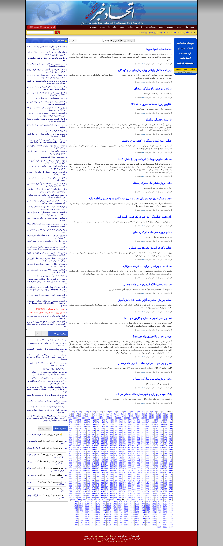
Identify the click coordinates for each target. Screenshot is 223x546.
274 (84, 433)
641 (88, 466)
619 (84, 464)
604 (152, 464)
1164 (120, 518)
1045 (81, 504)
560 (143, 460)
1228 (165, 527)
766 (147, 479)
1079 (92, 508)
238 (143, 431)
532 (165, 458)
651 (147, 468)
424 (134, 447)
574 (79, 460)
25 (90, 412)
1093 (115, 510)
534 (156, 458)
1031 (159, 504)
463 (165, 451)
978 (124, 497)
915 (97, 491)
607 (138, 464)
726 (120, 474)
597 (79, 462)
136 (84, 420)
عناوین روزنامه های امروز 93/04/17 (151, 104)
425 (129, 447)
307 (143, 437)
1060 (98, 506)
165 (161, 424)
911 (115, 491)
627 (152, 466)
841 (120, 485)
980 (115, 497)
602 (161, 464)
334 (124, 439)
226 (93, 428)
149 (129, 422)
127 (124, 420)
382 (115, 443)
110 (97, 418)
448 (129, 449)
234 (161, 431)
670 (165, 470)
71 (139, 416)
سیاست (170, 27)
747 (129, 477)
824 (93, 483)
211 (161, 428)
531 (170, 458)
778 (93, 479)
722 (138, 474)
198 (115, 426)
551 (79, 458)
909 (124, 491)
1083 (170, 510)
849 (84, 485)
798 (106, 481)
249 (93, 431)
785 (165, 481)
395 (161, 445)
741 (156, 477)
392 (70, 443)
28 (80, 412)
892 (97, 489)
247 (102, 431)
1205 (92, 523)
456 (93, 449)
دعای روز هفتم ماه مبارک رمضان (152, 232)
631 (134, 466)
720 (147, 474)
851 (75, 485)
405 (115, 445)
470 (134, 451)
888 (115, 489)
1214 (143, 525)
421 (147, 447)
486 (165, 454)
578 (165, 462)
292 (106, 435)
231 (70, 428)
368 (75, 441)
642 (84, 466)
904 (147, 491)
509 (165, 456)
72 (136, 416)
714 (70, 472)
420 (152, 447)
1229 (159, 527)
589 (115, 462)
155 (102, 422)
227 (88, 428)
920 (75, 491)
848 (88, 485)
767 (143, 479)
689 (79, 470)
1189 (81, 520)
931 (129, 493)
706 (106, 472)
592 (102, 462)
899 (170, 491)
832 (161, 485)
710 (88, 472)
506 (75, 454)
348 (165, 441)
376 (143, 443)
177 (106, 424)
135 (88, 420)
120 (156, 420)
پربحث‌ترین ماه (44, 428)
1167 (104, 518)
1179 (137, 520)
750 (115, 477)
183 (79, 424)
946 (165, 495)
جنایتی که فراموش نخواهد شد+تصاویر (150, 247)
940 (88, 493)
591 (106, 462)
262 (138, 433)
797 (111, 481)
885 (129, 489)
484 (70, 451)
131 (106, 420)
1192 (165, 523)
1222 (98, 525)
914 (102, 491)
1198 (131, 523)
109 (101, 418)
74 (129, 416)
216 (138, 428)
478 (97, 451)
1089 (137, 510)
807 (170, 483)
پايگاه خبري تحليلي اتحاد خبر (101, 536)
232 (170, 431)
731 (97, 474)
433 (93, 447)
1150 (98, 516)
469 (138, 451)
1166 (109, 518)
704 (115, 472)
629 (143, 466)
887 (120, 489)
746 (134, 477)
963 (88, 495)
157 (93, 422)
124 (138, 420)
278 (170, 435)
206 (79, 426)
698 (143, 472)
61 (70, 414)
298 (79, 435)
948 (156, 495)
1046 (76, 504)
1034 (143, 504)
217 (134, 428)
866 (111, 487)
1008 (84, 500)
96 (157, 418)
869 (97, 487)
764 (156, 479)
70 (143, 416)
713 (75, 472)
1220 (109, 525)
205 (84, 426)
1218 (120, 525)
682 (111, 470)
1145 (126, 516)
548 (93, 458)
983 (102, 497)
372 (161, 443)
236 (152, 431)
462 (170, 451)
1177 (148, 520)
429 (111, 447)
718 (156, 474)
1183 (115, 520)
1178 (143, 520)
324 (170, 439)
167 (152, 424)
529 (75, 456)
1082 (76, 508)
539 (134, 458)
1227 (170, 527)
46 (122, 414)
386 (97, 443)
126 (129, 420)
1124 (143, 514)
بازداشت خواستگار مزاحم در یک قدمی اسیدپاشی (144, 216)
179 (97, 424)
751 (111, 477)
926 (152, 493)
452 (111, 449)
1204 (98, 523)
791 (138, 481)
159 (84, 422)
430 (106, 447)
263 (134, 433)
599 (70, 462)
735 (79, 474)
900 (165, 491)
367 (79, 441)
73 (132, 416)
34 (164, 414)
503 (88, 454)
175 (115, 424)
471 (129, 451)
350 (156, 441)
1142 (143, 516)
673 (152, 470)
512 (152, 456)
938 (97, 493)
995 (152, 500)
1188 (87, 520)
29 (76, 412)
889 (111, 489)
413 (79, 445)
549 (88, 458)
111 (92, 418)
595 (88, 462)
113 (83, 418)
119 (161, 420)
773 (115, 479)
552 (75, 458)
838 (134, 485)
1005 (101, 500)
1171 (81, 518)
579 (161, 462)
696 (152, 472)
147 (138, 422)
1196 (143, 523)
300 (70, 435)
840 (124, 485)
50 (108, 414)
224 (102, 428)
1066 (165, 508)
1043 (92, 504)
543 (115, 458)
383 (111, 443)
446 (138, 449)
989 (75, 497)
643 (79, 466)
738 (170, 477)
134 (93, 420)
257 (161, 433)
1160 (143, 518)
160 (79, 422)
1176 (154, 520)
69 (146, 416)
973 (147, 497)
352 (147, 441)
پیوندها (102, 27)
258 (156, 433)
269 (106, 433)
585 (134, 462)
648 (161, 468)
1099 (81, 510)
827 (79, 483)
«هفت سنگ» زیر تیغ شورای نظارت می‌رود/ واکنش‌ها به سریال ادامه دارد (130, 198)
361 (106, 441)
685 (97, 470)
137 (79, 420)
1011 (170, 502)
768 (138, 479)
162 (70, 422)
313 (115, 437)
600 (170, 464)
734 (84, 474)
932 (124, 493)
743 (147, 477)
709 (93, 472)
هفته (44, 334)
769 (134, 479)
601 (165, 464)
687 (88, 470)
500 (102, 454)
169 (143, 424)
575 (75, 460)
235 (156, 431)
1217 (126, 525)
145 (147, 422)
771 (124, 479)
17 (118, 412)
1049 (159, 506)
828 (75, 483)
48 (115, 414)
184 (75, 424)
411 (88, 445)
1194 (154, 523)
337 (111, 439)
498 (111, 454)
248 (97, 431)
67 (153, 416)
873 (79, 487)
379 (129, 443)
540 (129, 458)
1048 (165, 506)
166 (156, 424)
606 (143, 464)
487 (161, 454)
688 (84, 470)
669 (170, 470)
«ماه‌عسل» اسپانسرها (159, 49)
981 (111, 497)
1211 (159, 525)
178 (102, 424)
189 (156, 426)
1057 (115, 506)
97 (153, 418)
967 (70, 495)
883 (138, 489)
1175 (159, 520)
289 (120, 435)
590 (111, 462)
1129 (115, 514)
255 (170, 433)
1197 (137, 523)
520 (115, 456)
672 (156, 470)
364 (93, 441)
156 (97, 422)
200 (106, 426)
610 (124, 464)
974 (143, 497)
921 (70, 491)
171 (134, 424)
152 (115, 422)
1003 (112, 500)
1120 (165, 514)
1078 (98, 508)
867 (106, 487)
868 (102, 487)
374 (152, 443)
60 (73, 414)
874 (75, 487)
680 (120, 470)
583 (143, 462)
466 (152, 451)
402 (129, 445)
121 (152, 420)
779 (88, 479)
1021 (115, 502)
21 (104, 412)
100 (142, 418)
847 (93, 485)
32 (171, 414)
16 (122, 412)
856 (156, 487)
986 (88, 497)
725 (124, 474)
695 (156, 472)
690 (75, 470)
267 (115, 433)
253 (75, 431)
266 (120, 433)
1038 (120, 504)
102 (133, 418)
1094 (109, 510)
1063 (81, 506)
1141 (148, 516)
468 (143, 451)
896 (79, 489)
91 (70, 416)
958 (111, 495)
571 (93, 460)
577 (170, 462)
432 (97, 447)
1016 (143, 502)
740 (161, 477)
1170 (87, 518)
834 (152, 485)
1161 (137, 518)
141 (165, 422)
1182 (120, 520)
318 (93, 437)
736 (75, 474)
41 (139, 414)
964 (84, 495)
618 (88, 464)
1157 (159, 518)
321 (79, 437)
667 (75, 468)
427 (120, 447)
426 (124, 447)
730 (102, 474)
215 (143, 428)
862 (129, 487)
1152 (87, 516)
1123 (148, 514)
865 (115, 487)
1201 (115, 523)
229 (79, 428)
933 (120, 493)
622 (70, 464)
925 (156, 493)
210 (165, 428)
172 (129, 424)
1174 (165, 520)
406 (111, 445)
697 (147, 472)
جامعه (179, 27)
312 (120, 437)
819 (115, 483)
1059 (104, 506)
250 (88, 431)
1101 (170, 512)
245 (111, 431)
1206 (87, 523)
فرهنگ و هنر (151, 27)
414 (75, 445)
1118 (76, 512)
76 (122, 416)
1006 (95, 500)
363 (97, 441)
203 (93, 426)
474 (115, 451)
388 (88, 443)
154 (106, 422)
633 (124, 466)
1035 (137, 504)
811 (152, 483)
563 (129, 460)
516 (134, 456)
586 (129, 462)
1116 (87, 512)
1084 (165, 510)
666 (79, 468)
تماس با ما (112, 27)
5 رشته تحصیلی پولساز (158, 119)
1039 (115, 504)
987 (84, 497)
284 (143, 435)
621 (75, 464)
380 (124, 443)
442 (156, 449)
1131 (104, 514)
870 (93, 487)
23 (97, 412)
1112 (109, 512)
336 (115, 439)
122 (147, 420)
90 (73, 416)
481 (84, 451)
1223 (92, 525)
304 (156, 437)
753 (102, 477)
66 (157, 416)
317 (97, 437)
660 (106, 468)
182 (84, 424)
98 (150, 418)
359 (115, 441)
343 (84, 439)
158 (88, 422)
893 (93, 489)
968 (170, 497)
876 (170, 489)
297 (84, 435)
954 (129, 495)
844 (106, 485)
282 (152, 435)
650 (152, 468)
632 (129, 466)
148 (134, 422)
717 (161, 474)
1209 (170, 525)
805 (75, 481)
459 (79, 449)
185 (70, 424)
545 (106, 458)
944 (70, 493)
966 (75, 495)
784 (170, 481)
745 (138, 477)
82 (101, 416)
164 (165, 424)
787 (156, 481)
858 (147, 487)
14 (129, 412)
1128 (120, 514)
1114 (98, 512)
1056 (120, 506)
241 (129, 431)
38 (150, 414)
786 (161, 481)
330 (143, 439)
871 (88, 487)
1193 (159, 523)
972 (152, 497)
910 (120, 491)
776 (102, 479)
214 (147, 428)
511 (156, 456)
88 (80, 416)
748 (124, 477)
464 (161, 451)
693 (165, 472)
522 (106, 456)
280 (161, 435)
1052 (143, 506)
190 (152, 426)
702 (124, 472)
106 (115, 418)
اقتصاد (161, 27)
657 (120, 468)
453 (106, 449)
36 (157, 414)
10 (142, 412)
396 (156, 445)
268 (111, 433)
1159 (148, 518)
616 (97, 464)
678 (129, 470)
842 (115, 485)
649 (156, 468)
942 (79, 493)
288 (124, 435)
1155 (170, 518)
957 (115, 495)
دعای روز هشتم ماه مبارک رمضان (152, 182)
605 (147, 464)
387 (93, 443)
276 (75, 433)
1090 (131, 510)
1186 (98, 520)
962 (93, 495)
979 (120, 497)
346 (70, 439)
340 (97, 439)
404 (120, 445)
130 (111, 420)
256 (165, 433)
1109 (126, 512)
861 (134, 487)
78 (115, 416)
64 (164, 416)
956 (120, 495)
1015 (148, 502)
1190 (76, 520)
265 (124, 433)
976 (134, 497)
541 (124, 458)
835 (147, 485)
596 (84, 462)
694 (161, 472)
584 (138, 462)
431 (102, 447)
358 (120, 441)
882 (143, 489)
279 (165, 435)
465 (156, 451)
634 (120, 466)
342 (88, 439)
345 (75, 439)
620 (79, 464)
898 (70, 489)
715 (170, 474)
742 (152, 477)
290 (115, 435)
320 (84, 437)
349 (161, 441)
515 (138, 456)
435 (84, 447)
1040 (109, 504)
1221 (104, 525)
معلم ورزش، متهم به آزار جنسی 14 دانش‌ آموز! (145, 299)
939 (93, 493)
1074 (120, 508)
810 (156, 483)
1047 (170, 506)
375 (147, 443)
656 (124, 468)
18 (115, 412)
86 (87, 416)
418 (161, 447)
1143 (137, 516)
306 (147, 437)
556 (161, 460)
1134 (87, 514)
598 (75, 462)
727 (115, 474)
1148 (109, 516)
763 (161, 479)
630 (138, 466)
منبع (97, 538)
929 (138, 493)
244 (115, 431)
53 (98, 414)
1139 (159, 516)
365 (88, 441)
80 (108, 416)
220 (120, 428)
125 (134, 420)
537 (143, 458)
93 (167, 418)
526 (88, 456)
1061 (92, 506)
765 (152, 479)
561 (138, 460)
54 (94, 414)
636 (111, 466)
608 (134, 464)
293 (102, 435)
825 (88, 483)
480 (88, 451)
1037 (126, 504)
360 (111, 441)
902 (156, 491)
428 (115, 447)
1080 (87, 508)
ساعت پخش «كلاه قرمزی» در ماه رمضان (147, 284)
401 (134, 445)
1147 (115, 516)
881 (147, 489)
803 (84, 481)
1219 (115, 525)
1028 (76, 502)
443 (152, 449)
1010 (73, 500)
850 (79, 485)
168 (147, 424)
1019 (126, 502)
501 (97, 454)
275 (79, 433)
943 (75, 493)
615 (102, 464)
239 (138, 431)
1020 (120, 502)
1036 (131, 504)
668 (70, 468)
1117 (81, 512)
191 (147, 426)
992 (165, 500)
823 (97, 483)
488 (156, 454)
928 (143, 493)
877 (165, 489)
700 (134, 472)
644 (75, 466)
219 (124, 428)
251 (84, 431)
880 (152, 489)
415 (70, 445)
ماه (37, 334)
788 (152, 481)
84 (94, 416)
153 (111, 422)
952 (138, 495)
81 (104, 416)
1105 (148, 512)
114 (78, 418)
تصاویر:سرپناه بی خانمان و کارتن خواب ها (148, 318)
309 (134, 437)
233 (165, 431)
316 (102, 437)
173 (124, 424)
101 (137, 418)
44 (129, 414)
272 (93, 433)
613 (111, 464)
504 (84, 454)
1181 (126, 520)
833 (156, 485)
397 (152, 445)
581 (152, 462)
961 (97, 495)
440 (165, 449)
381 (120, 443)
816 (129, 483)
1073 (126, 508)
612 (115, 464)
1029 (170, 504)
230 (75, 428)
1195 (148, 523)
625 (161, 466)
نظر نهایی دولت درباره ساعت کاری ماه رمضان (144, 363)
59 (77, 414)
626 (156, 466)
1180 (131, 520)
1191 (170, 523)
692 (170, 472)
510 (161, 456)
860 (138, 487)
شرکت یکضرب (103, 541)
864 (120, 487)
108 (106, 418)
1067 (159, 508)
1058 (109, 506)
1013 (159, 502)
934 (115, 493)
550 (84, 458)
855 (161, 487)
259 (152, 433)
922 (170, 493)
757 (84, 477)
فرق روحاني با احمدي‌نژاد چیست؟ (152, 336)
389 (84, 443)
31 (69, 412)
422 (143, 447)
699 (138, 472)
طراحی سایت (120, 541)
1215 (137, 525)
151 (120, 422)
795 (120, 481)
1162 (131, 518)
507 (70, 454)
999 (134, 500)
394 (165, 445)
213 (152, 428)
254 (70, 431)
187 (165, 426)
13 (132, 412)
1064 (76, 506)
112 (88, 418)
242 (124, 431)
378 (134, 443)
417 (165, 447)
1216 (131, 525)
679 (124, 470)
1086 (154, 510)
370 (170, 443)
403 (124, 445)
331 (138, 439)
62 (171, 416)
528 (79, 456)
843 (111, 485)
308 (138, 437)
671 (161, 470)
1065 (170, 508)
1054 (131, 506)
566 (115, 460)
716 (165, 474)
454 (102, 449)
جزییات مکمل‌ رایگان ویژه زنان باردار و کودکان (145, 70)
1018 (131, 502)
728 (111, 474)
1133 (92, 514)
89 (77, 416)
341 (93, 439)
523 (102, 456)
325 (165, 439)
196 (124, 426)
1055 (126, 506)
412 (84, 445)
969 (165, 497)
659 (111, 468)
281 (156, 435)
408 (102, 445)
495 (124, 454)
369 (70, 441)
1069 (148, 508)
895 (84, 489)
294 (97, 435)
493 (134, 454)
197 (120, 426)
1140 (154, 516)
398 (147, 445)
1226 (76, 525)
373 (156, 443)
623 (170, 466)
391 (75, 443)
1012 (165, 502)
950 (147, 495)
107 (110, 418)
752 (106, 477)
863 (124, 487)
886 (124, 489)
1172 (76, 518)
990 (70, 497)
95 (160, 418)
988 (79, 497)
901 (161, 491)
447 (134, 449)
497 (115, 454)
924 (161, 493)
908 (129, 491)
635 (115, 466)
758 (79, 477)
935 (111, 493)
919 (79, 491)
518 (124, 456)
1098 (87, 510)
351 (152, 441)
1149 (104, 516)
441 (161, 449)
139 (70, 420)
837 (138, 485)
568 (106, 460)
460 (75, 449)
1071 (137, 508)
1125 (137, 514)
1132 (98, 514)
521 (111, 456)
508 (170, 456)
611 (120, 464)
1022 (109, 502)
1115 (92, 512)
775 (106, 479)
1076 (109, 508)
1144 (131, 516)
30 (73, 412)
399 (143, 445)
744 (143, 477)
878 (161, 489)
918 (84, 491)
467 (147, 451)
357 (124, 441)
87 (84, 416)
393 (170, 445)
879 (156, 489)
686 (93, 470)
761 (170, 479)
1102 (165, 512)
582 (147, 462)
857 (152, 487)
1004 (107, 500)
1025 (92, 502)
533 (161, 458)
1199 (126, 523)
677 (134, 470)
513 (147, 456)
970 (161, 497)
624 (165, 466)
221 (115, 428)
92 (171, 418)
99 (146, 418)
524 (97, 456)
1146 (120, 516)
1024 (98, 502)
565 (120, 460)
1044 (87, 504)
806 (70, 481)
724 (129, 474)
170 (138, 424)
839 (129, 485)
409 (97, 445)
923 (165, 493)
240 (134, 431)
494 (129, 454)
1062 (87, 506)
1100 (76, 510)
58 (80, 414)
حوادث (130, 27)
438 (70, 447)
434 (88, 447)
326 (161, 439)
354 (138, 441)
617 (93, 464)
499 (106, 454)
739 (165, 477)
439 (170, 449)
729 (106, 474)
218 (129, 428)
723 (134, 474)
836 (143, 485)
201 (102, 426)
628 (147, 466)
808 (165, 483)
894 (88, 489)
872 (84, 487)
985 (93, 497)
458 (84, 449)
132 (102, 420)
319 (88, 437)
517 (129, 456)
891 (102, 489)
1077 (104, 508)
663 (93, 468)
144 (152, 422)
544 (111, 458)
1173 (170, 520)
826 (84, 483)
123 (143, 420)
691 (70, 470)
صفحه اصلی (189, 27)
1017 (137, 502)
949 (152, 495)
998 (138, 500)
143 (156, 422)
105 (119, 418)
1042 (98, 504)
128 (120, 420)
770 (129, 479)
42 (136, 414)
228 (84, 428)
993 (161, 500)
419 (156, 447)
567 (111, 460)
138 (75, 420)
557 (156, 460)
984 (97, 497)
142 (161, 422)
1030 (165, 504)
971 (156, 497)
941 (84, 493)
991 (170, 500)
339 (102, 439)
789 (147, 481)
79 (111, 416)
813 (143, 483)
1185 (104, 520)
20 (108, 412)
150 (124, 422)
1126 (131, 514)
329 (147, 439)
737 (70, 474)
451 (115, 449)
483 (75, 451)
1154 (76, 516)
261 (143, 433)
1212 (154, 525)
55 (91, 414)
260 (147, 433)
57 (84, 414)
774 (111, 479)
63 (167, 416)
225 (97, 428)
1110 (120, 512)
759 (75, 477)
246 (106, 431)
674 (147, 470)
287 (129, 435)
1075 (115, 508)
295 (93, 435)
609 (129, 464)
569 (102, 460)
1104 (154, 512)
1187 (92, 520)
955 (124, 495)
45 (125, 414)
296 (88, 435)
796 (115, 481)
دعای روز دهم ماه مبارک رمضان (153, 88)
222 (111, 428)
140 (170, 422)
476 (106, 451)
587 (124, 462)
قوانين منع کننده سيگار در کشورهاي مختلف (147, 140)
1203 (104, 523)
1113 (104, 512)
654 (134, 468)
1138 (165, 516)
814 (138, 483)
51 (104, 414)
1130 (109, 514)
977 (129, 497)
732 (93, 474)
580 (156, 462)
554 (170, 460)
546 (102, 458)
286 (134, 435)
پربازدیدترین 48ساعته (57, 334)
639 (97, 466)
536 (147, 458)
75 (125, 416)
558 (152, 460)
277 (70, 433)
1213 (148, 525)
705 (111, 472)
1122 (154, 514)
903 (152, 491)
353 (143, 441)
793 (129, 481)
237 (147, 431)
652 (143, 468)
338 (106, 439)
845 (102, 485)
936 (106, 493)
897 (75, 489)
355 (134, 441)
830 (170, 485)
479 (93, 451)
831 (165, 485)
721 (143, 474)
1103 (159, 512)
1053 (137, 506)
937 (102, 493)
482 (79, 451)
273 (88, 433)
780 (84, 479)
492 (138, 454)
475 (111, 451)
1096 (98, 510)
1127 (126, 514)
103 (128, 418)
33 (167, 414)
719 (152, 474)
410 (93, 445)
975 (138, 497)
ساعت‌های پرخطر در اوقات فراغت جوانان (147, 266)
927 (147, 493)
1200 (120, 523)
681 (115, 470)
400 (138, 445)
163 (170, 424)
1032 (154, 504)
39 (146, 414)
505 (79, 454)
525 (93, 456)
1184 (109, 520)
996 (147, 500)
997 (143, 500)
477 (102, 451)
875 (70, 487)
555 (165, 460)
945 (170, 495)
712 (79, 472)
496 (120, 454)
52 (101, 414)
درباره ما (93, 27)
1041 (104, 504)
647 (165, 468)
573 (84, 460)
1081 (81, 508)
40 (143, 414)
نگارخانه (139, 27)
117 (170, 420)
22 (101, 412)
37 (153, 414)
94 (164, 418)
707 (102, 472)
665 (84, 468)
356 (129, 441)
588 (120, 462)
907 (134, 491)
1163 (126, 518)
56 (87, 414)
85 (91, 416)
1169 (92, 518)
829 (70, 483)
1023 (104, 502)
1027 (81, 502)
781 (79, 479)
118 (165, 420)
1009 (79, 500)
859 (143, 487)
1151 (92, 516)
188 (161, 426)
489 (152, 454)
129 (115, 420)
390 (79, 443)
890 (106, 489)
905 (143, 491)
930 (134, 493)
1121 (159, 514)
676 (138, 470)
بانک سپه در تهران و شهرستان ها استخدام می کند (143, 394)
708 (97, 472)
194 (134, 426)
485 (170, 454)
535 (152, 458)
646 (170, 468)
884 (134, 489)
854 (165, 487)
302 (165, 437)
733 (88, 474)
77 (118, 416)
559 (147, 460)
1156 (165, 518)
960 (102, 495)
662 (97, 468)
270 (102, 433)
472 (124, 451)
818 (120, 483)
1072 (131, 508)
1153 (81, 516)
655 (129, 468)
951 (143, 495)
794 (124, 481)
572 (88, 460)
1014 (154, 502)
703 (120, 472)
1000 (129, 500)
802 (88, 481)
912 (111, 491)
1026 (87, 502)
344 (79, 439)
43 (132, 414)
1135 (81, 514)
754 (97, 477)
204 (88, 426)
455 (97, 449)
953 (134, 495)
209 (170, 428)
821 (106, 483)
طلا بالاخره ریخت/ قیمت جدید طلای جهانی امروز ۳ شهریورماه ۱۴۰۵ (165, 32)
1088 (143, 510)
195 (129, 426)
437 (75, 447)
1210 (165, 525)
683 (106, 470)
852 (70, 485)
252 (79, 431)
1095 (104, 510)
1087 (148, 510)
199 (111, 426)
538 (138, 458)
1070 (143, 508)
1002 (118, 500)
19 (111, 412)
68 (150, 416)
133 (97, 420)
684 (102, 470)
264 (129, 433)
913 (106, 491)
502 (93, 454)
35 (160, 414)
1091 (126, 510)
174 (120, 424)
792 (134, 481)
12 (135, 412)
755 (93, 477)
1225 (81, 525)
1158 (154, 518)
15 (125, 412)
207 (75, 426)
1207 (81, 523)
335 (120, 439)
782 (75, 479)
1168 (98, 518)
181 (88, 424)
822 (102, 483)
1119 (170, 514)
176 (111, 424)
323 (70, 437)
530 (70, 456)
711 (84, 472)
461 (70, 449)
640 (93, 466)
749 (120, 477)
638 (102, 466)
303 (161, 437)
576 (70, 460)
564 (124, 460)
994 (156, 500)
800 (97, 481)
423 (138, 447)
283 (147, 435)
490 (147, 454)
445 (143, 449)
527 (84, 456)
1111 (115, 512)
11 (139, 412)
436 (79, 447)
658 (115, 468)
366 (84, 441)
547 (97, 458)
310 (129, 437)
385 (102, 443)
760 (70, 477)
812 (147, 483)
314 (111, 437)
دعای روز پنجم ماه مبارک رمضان (152, 378)
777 (97, 479)
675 (143, 470)
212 (156, 428)
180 (93, 424)
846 (97, 485)
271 (97, 433)
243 (120, 431)
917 (88, 491)
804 (79, 481)
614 (106, 464)
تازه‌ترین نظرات (59, 428)
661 (102, 468)
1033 (148, 504)
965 (79, 495)
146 (143, 422)
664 (88, 468)
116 (69, 418)
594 (93, 462)
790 (143, 481)
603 (156, 464)
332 (134, 439)
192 (143, 426)
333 (129, 439)
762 (165, 479)
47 (118, 414)
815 (134, 483)
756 (88, 477)
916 (93, 491)
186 (170, 426)
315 (106, 437)
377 (138, 443)
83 (98, 416)
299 (75, 435)
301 (170, 437)
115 (74, 418)
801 (93, 481)
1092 (120, 510)
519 (120, 456)
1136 (76, 514)
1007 (90, 500)
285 (138, 435)
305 (152, 437)
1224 (87, 525)
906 (138, 491)
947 (161, 495)
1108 (131, 512)
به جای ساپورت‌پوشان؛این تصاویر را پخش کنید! (145, 158)
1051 (148, 506)
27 (83, 412)
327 (156, 439)
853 (170, 487)
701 (129, 472)
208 (70, 426)
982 (106, 497)
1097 (92, 510)
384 (106, 443)
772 (120, 479)
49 (111, 414)
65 (160, 416)
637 (106, 466)
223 (106, 428)
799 (102, 481)
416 (170, 447)
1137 (170, 516)
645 (70, 466)
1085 (159, 510)
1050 (154, 506)
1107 (137, 512)
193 (138, 426)
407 (106, 445)
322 (75, 437)
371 (165, 443)
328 (152, 439)
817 (124, 483)
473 (120, 451)
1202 (109, 523)
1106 (143, 512)
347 (170, 441)
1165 (115, 518)
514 (143, 456)
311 (124, 437)
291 (111, 435)
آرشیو (122, 27)
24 (94, 412)
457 (88, 449)
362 (102, 441)
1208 (76, 523)
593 (97, 462)
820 (111, 483)
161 (75, 422)
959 (106, 495)
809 (161, 483)
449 (124, 449)
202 (97, 426)
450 (120, 449)
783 (70, 479)
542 (120, 458)
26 (87, 412)
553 (70, 458)
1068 (154, 508)
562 (134, 460)
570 (97, 460)
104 (124, 418)
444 (147, 449)
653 (138, 468)
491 (143, 454)
